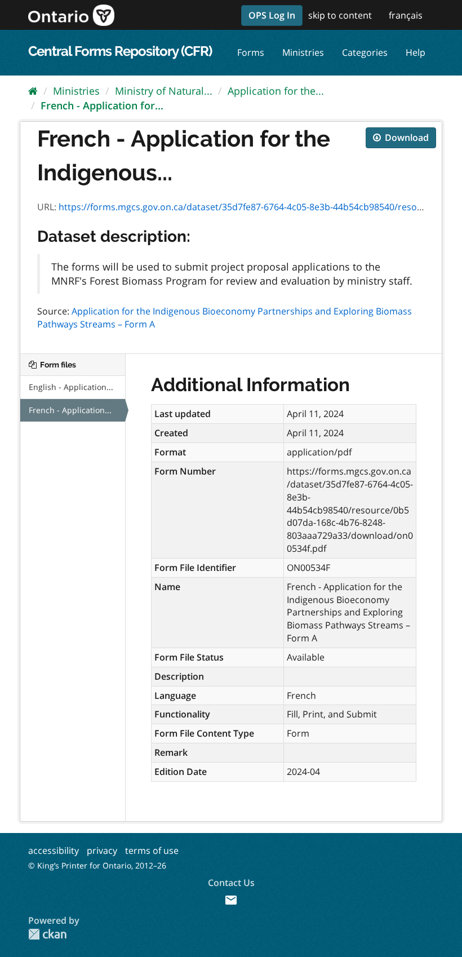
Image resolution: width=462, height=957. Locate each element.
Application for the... (276, 91)
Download (406, 137)
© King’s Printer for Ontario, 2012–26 (97, 865)
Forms (250, 52)
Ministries (303, 52)
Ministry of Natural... (163, 91)
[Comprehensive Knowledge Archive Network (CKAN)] (47, 934)
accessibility (53, 850)
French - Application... (70, 410)
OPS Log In (271, 15)
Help (415, 52)
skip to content (340, 15)
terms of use (152, 850)
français (406, 15)
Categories (365, 52)
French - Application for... (102, 105)
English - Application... (71, 387)
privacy (102, 850)
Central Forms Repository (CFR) (120, 51)
